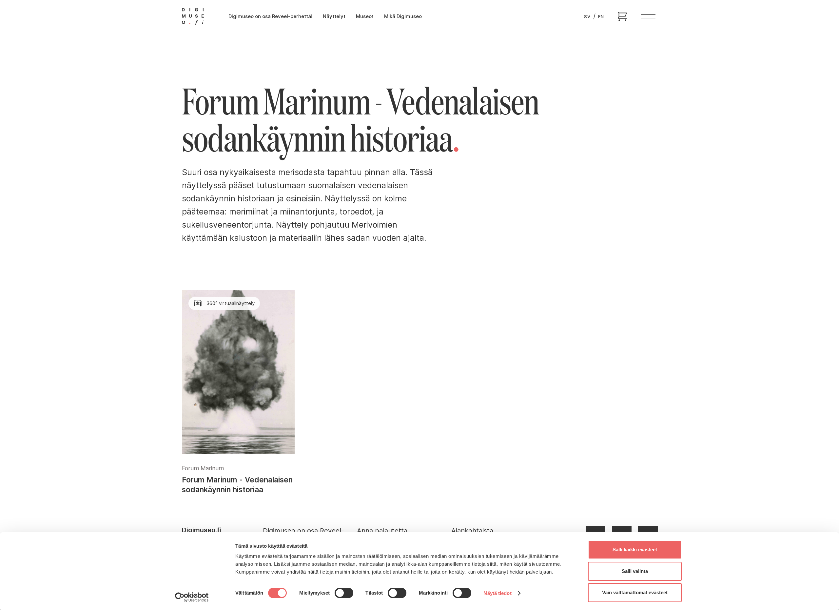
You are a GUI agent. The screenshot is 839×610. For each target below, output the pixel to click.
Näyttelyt (334, 16)
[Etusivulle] (193, 16)
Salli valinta (635, 571)
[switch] (344, 593)
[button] (648, 17)
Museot (365, 16)
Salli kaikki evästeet (635, 549)
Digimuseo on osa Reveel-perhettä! (270, 16)
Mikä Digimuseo (403, 16)
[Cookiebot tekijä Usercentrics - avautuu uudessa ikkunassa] (192, 597)
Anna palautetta (382, 531)
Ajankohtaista (472, 531)
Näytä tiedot (497, 593)
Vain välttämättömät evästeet (635, 592)
